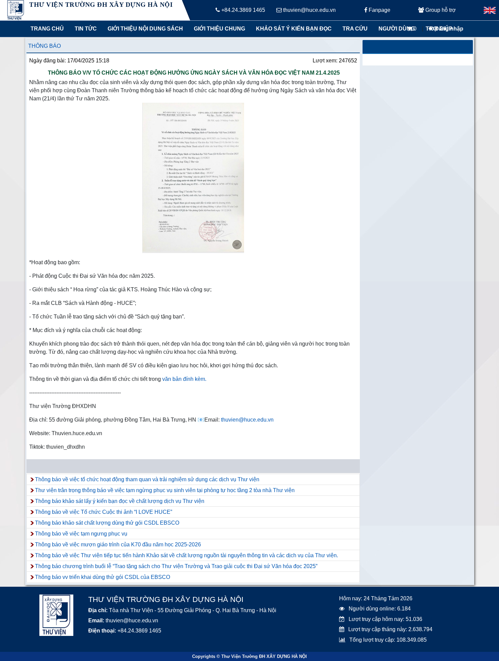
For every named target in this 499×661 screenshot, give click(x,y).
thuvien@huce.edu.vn (309, 10)
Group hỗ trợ (440, 10)
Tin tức (86, 29)
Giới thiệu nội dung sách (144, 29)
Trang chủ (47, 29)
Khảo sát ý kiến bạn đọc (292, 29)
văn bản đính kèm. (184, 379)
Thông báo (44, 46)
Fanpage (378, 10)
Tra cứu (355, 29)
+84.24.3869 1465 (242, 10)
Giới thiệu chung (219, 29)
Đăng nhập (448, 29)
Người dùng (396, 29)
